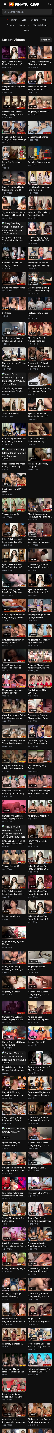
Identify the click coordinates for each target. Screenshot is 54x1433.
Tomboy (10, 25)
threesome (24, 25)
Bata (24, 20)
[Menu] (5, 4)
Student (34, 20)
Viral (44, 20)
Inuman (14, 20)
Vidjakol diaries (40, 25)
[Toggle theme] (49, 4)
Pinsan (27, 30)
